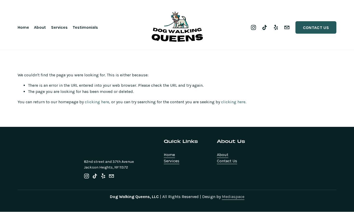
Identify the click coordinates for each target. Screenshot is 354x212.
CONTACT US (316, 27)
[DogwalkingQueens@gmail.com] (287, 27)
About (40, 27)
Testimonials (85, 27)
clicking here (97, 101)
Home (23, 27)
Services (59, 27)
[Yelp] (276, 27)
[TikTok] (264, 27)
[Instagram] (253, 27)
